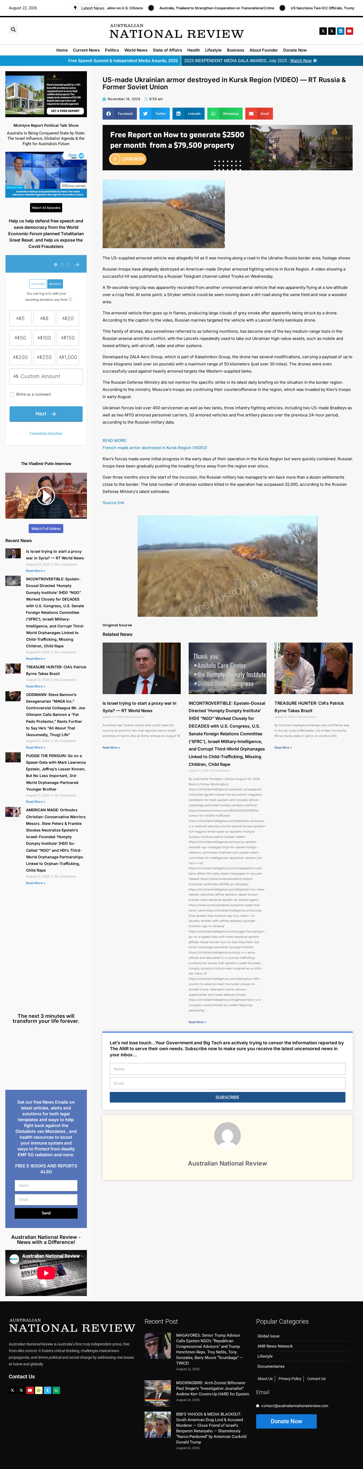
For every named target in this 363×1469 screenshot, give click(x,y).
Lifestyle (213, 50)
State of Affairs (167, 50)
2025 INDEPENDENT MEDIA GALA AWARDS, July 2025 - (248, 60)
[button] (13, 29)
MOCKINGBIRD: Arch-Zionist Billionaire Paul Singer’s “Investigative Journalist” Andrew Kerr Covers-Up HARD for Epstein (212, 1388)
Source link (113, 502)
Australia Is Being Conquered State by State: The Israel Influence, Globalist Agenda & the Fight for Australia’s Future (46, 138)
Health (193, 50)
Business (235, 50)
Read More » (35, 571)
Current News (86, 50)
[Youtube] (30, 1390)
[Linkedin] (340, 31)
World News (135, 50)
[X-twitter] (323, 31)
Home (62, 50)
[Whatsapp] (56, 1390)
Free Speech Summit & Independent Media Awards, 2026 (123, 60)
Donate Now (295, 50)
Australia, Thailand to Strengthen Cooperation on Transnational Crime (162, 8)
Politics (112, 50)
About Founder (264, 50)
